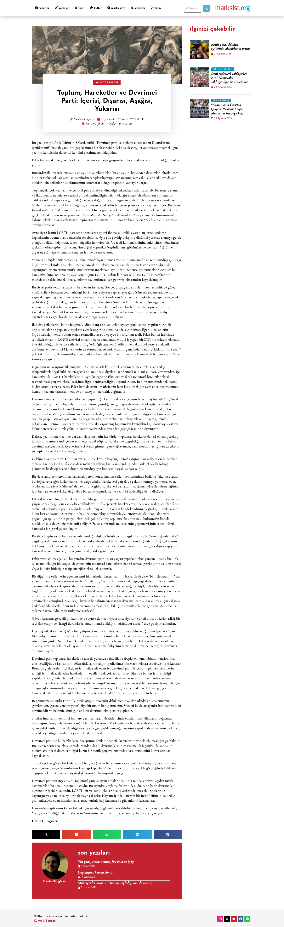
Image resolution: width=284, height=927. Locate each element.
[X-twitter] (227, 919)
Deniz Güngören (84, 119)
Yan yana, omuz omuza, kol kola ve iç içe (106, 862)
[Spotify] (247, 919)
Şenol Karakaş (221, 101)
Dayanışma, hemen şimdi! (95, 872)
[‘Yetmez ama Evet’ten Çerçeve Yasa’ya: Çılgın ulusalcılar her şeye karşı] (199, 108)
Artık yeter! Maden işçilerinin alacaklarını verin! (230, 47)
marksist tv (118, 8)
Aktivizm (139, 8)
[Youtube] (234, 919)
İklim (158, 8)
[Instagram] (220, 919)
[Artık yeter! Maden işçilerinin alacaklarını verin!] (199, 49)
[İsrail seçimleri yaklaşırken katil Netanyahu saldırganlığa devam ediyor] (199, 77)
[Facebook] (240, 919)
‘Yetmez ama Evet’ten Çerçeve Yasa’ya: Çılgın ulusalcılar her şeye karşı (227, 109)
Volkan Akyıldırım (222, 69)
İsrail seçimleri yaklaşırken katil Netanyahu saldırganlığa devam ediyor (229, 78)
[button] (46, 834)
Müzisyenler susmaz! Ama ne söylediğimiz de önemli (115, 883)
